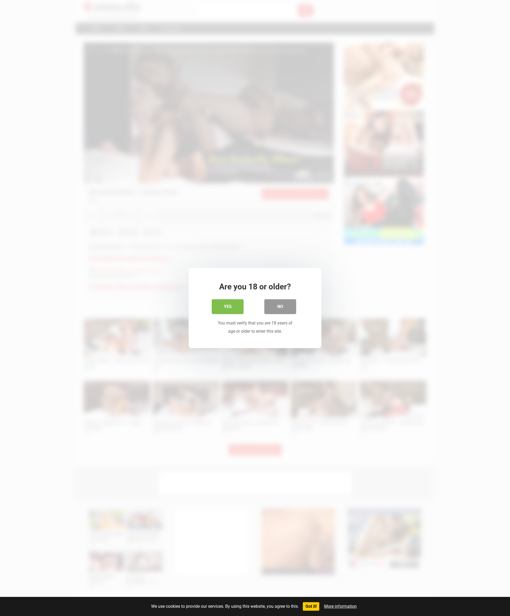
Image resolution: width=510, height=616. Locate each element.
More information (340, 606)
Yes (228, 306)
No (280, 306)
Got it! (311, 606)
